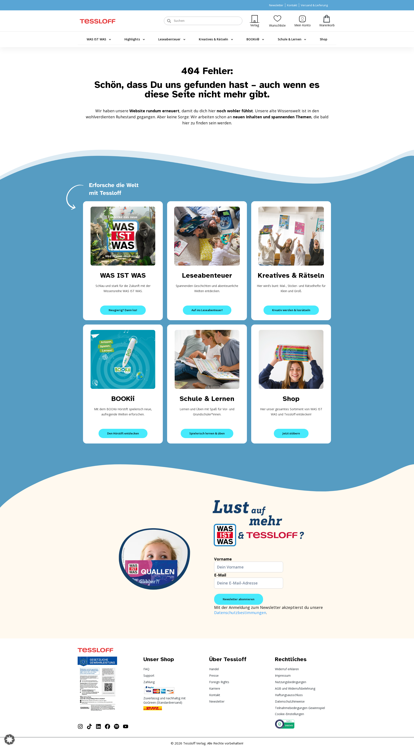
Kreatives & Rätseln (213, 39)
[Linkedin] (98, 726)
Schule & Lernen (289, 39)
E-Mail (220, 575)
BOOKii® (252, 39)
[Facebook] (107, 726)
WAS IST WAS (96, 39)
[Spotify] (116, 726)
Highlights (132, 39)
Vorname (223, 559)
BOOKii (123, 398)
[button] (9, 739)
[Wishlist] (277, 18)
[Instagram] (80, 726)
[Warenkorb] (326, 18)
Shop (323, 39)
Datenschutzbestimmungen (240, 612)
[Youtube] (125, 726)
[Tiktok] (89, 726)
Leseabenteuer (169, 39)
